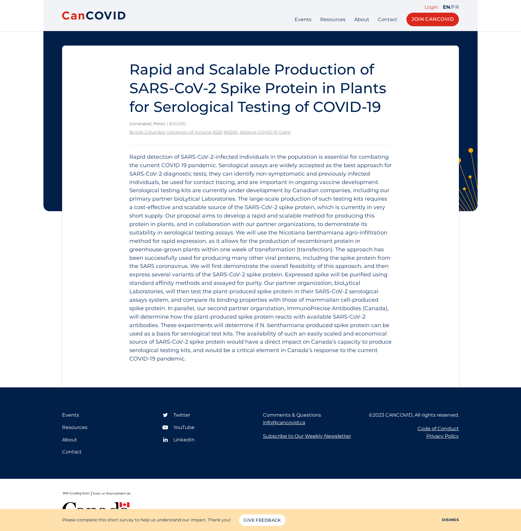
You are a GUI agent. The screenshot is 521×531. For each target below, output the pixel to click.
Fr (455, 7)
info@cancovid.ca (284, 422)
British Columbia (147, 132)
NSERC (231, 132)
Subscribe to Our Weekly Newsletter (307, 436)
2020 (217, 132)
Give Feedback (262, 520)
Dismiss (450, 519)
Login (431, 7)
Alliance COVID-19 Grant (265, 132)
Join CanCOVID (433, 19)
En (446, 7)
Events (303, 19)
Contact (387, 19)
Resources (333, 19)
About (361, 19)
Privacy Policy (442, 436)
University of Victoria (188, 132)
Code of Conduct (438, 428)
